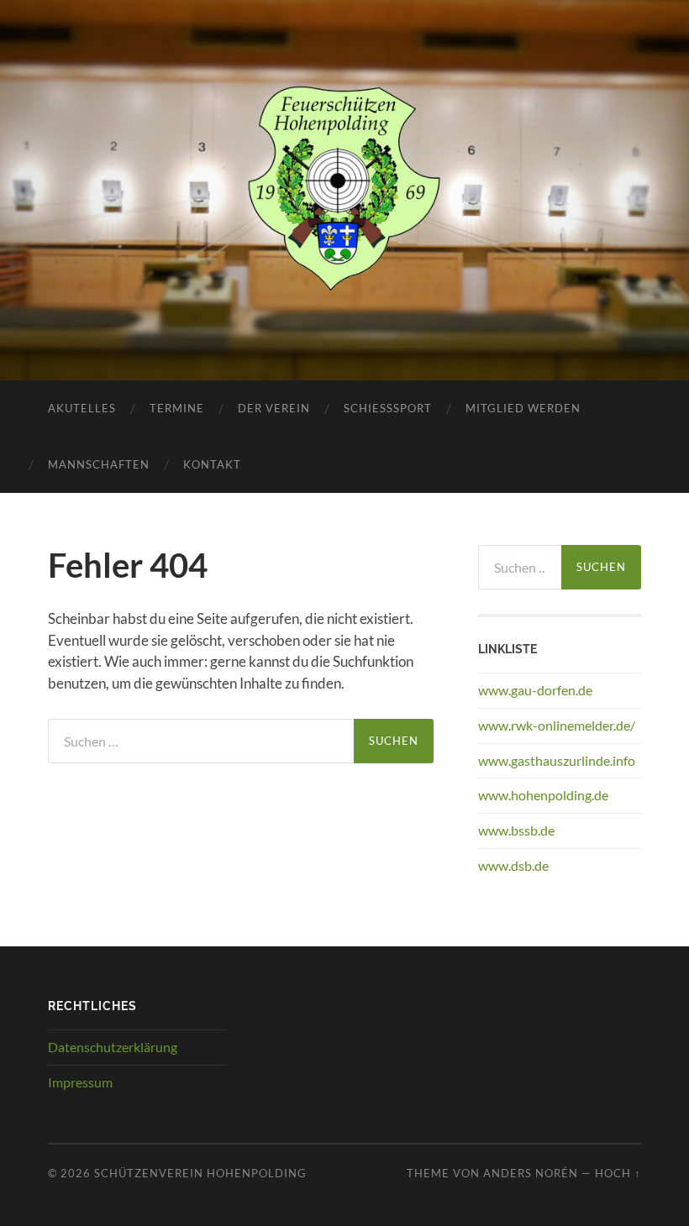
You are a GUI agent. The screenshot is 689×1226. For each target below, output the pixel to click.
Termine (177, 408)
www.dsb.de (513, 865)
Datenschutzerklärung (112, 1047)
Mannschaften (99, 464)
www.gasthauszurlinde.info (556, 760)
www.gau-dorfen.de (535, 690)
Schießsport (388, 408)
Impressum (80, 1082)
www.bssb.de (516, 830)
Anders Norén (530, 1173)
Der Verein (274, 408)
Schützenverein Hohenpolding (200, 1173)
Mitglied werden (523, 408)
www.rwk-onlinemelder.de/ (556, 725)
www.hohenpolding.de (543, 795)
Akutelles (82, 408)
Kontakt (212, 464)
